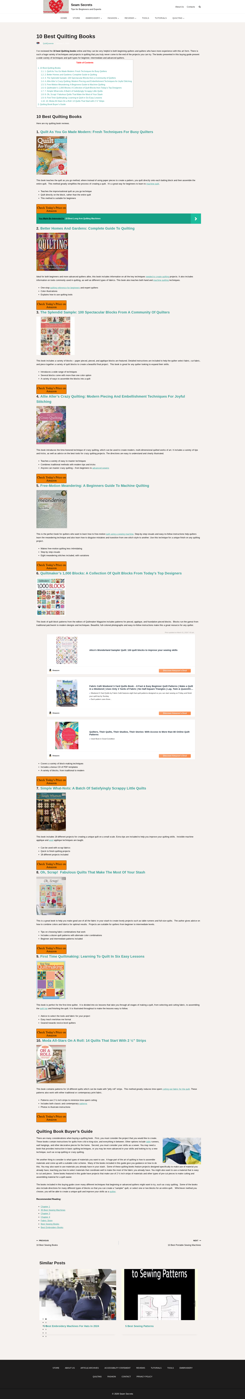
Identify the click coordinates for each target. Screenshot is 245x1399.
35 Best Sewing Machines (53, 1210)
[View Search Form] (200, 7)
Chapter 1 (45, 1206)
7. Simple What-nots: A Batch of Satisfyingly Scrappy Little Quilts (72, 91)
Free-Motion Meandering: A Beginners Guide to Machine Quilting (94, 486)
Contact (126, 1377)
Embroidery (186, 1368)
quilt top (43, 1008)
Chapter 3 (45, 1213)
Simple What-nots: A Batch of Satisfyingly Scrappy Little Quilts (93, 788)
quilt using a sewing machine (119, 534)
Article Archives (90, 1368)
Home (64, 18)
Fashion (111, 1377)
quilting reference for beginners (65, 288)
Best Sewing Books (50, 1224)
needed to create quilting (157, 276)
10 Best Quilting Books (49, 68)
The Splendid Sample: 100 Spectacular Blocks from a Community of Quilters (105, 312)
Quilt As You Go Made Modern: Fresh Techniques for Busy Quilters (96, 132)
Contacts (191, 7)
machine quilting (161, 280)
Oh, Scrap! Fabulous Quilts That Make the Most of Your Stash (92, 872)
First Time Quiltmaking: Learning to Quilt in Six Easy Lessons (92, 956)
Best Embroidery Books (52, 1227)
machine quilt (152, 184)
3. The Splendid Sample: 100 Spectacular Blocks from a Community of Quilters (78, 78)
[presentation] (77, 1294)
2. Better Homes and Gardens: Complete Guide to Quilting (69, 74)
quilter (112, 1191)
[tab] (46, 1319)
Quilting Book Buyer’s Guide (52, 104)
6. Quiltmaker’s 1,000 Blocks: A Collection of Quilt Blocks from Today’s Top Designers (81, 88)
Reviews (140, 1368)
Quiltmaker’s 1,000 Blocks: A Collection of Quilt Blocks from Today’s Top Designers (111, 573)
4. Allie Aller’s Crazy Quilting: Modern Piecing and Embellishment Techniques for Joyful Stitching (86, 81)
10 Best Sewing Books (47, 1243)
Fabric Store (46, 1220)
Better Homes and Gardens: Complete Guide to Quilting (87, 228)
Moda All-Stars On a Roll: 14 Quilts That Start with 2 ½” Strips (94, 1041)
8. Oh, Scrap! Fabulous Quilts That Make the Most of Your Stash (72, 94)
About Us (179, 7)
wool (51, 840)
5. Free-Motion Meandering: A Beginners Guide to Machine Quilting (73, 84)
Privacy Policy (144, 1377)
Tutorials (161, 18)
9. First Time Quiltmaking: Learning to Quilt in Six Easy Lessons (71, 98)
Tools (145, 18)
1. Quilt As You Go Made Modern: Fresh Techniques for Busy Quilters (74, 71)
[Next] (194, 1304)
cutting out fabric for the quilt (176, 1089)
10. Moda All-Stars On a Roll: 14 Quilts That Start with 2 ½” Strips (72, 101)
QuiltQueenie (48, 43)
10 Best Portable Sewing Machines (184, 1243)
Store (76, 18)
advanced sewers (100, 468)
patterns (83, 1103)
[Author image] (38, 43)
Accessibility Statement (118, 1368)
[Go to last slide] (43, 1304)
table (148, 1141)
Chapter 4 (45, 1217)
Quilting (97, 1377)
